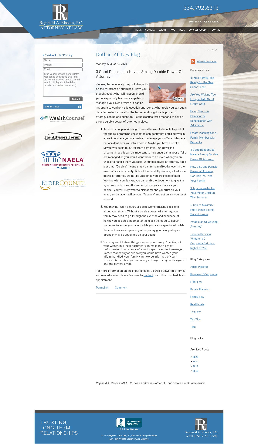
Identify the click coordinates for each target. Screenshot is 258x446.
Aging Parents (199, 267)
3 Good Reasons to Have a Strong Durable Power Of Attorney (204, 154)
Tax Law (195, 312)
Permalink (102, 287)
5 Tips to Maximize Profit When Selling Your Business (202, 209)
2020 (195, 361)
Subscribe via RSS (206, 61)
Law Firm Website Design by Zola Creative (129, 439)
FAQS (173, 29)
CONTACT (217, 29)
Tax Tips (195, 319)
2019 (195, 366)
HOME (138, 29)
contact (148, 275)
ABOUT (162, 29)
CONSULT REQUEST (198, 29)
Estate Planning (199, 289)
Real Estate (197, 304)
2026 (195, 357)
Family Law (197, 297)
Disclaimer (152, 435)
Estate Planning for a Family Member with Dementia (203, 137)
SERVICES (150, 29)
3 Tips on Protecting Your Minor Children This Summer (203, 193)
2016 (195, 371)
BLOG (182, 29)
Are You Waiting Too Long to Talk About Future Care (203, 99)
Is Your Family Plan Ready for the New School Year (202, 82)
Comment (121, 287)
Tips (193, 327)
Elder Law (196, 282)
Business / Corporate (203, 274)
